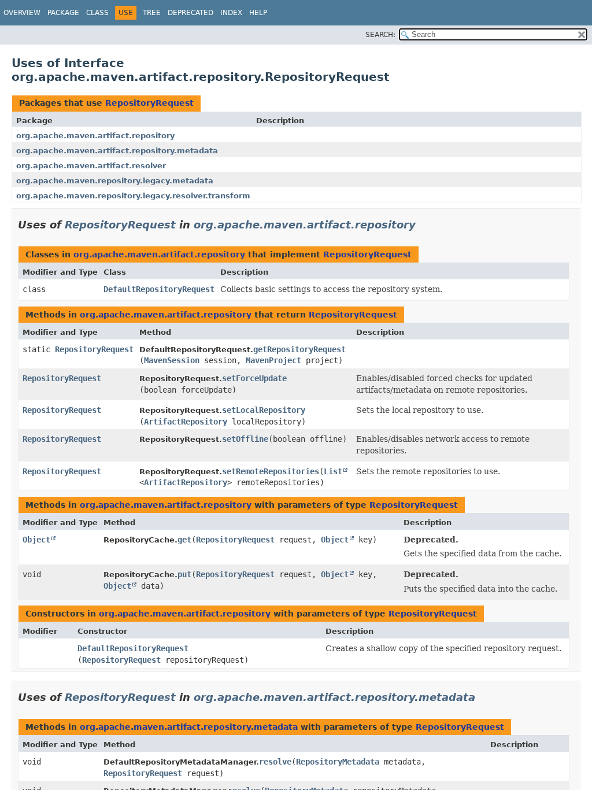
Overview (21, 13)
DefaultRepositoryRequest (158, 289)
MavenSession (171, 360)
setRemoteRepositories (270, 471)
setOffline (245, 439)
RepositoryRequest (149, 103)
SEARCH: (380, 35)
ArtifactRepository (185, 421)
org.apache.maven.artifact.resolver (91, 165)
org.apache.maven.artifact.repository (95, 135)
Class (97, 13)
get (184, 539)
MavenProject (273, 360)
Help (258, 13)
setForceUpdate (254, 378)
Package (63, 13)
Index (231, 13)
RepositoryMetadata (337, 761)
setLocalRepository (263, 410)
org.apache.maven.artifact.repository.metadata (117, 150)
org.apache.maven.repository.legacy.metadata (114, 180)
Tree (152, 13)
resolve (275, 761)
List (333, 471)
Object (36, 539)
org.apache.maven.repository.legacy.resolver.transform (133, 195)
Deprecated (190, 13)
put (184, 574)
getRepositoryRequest (299, 349)
